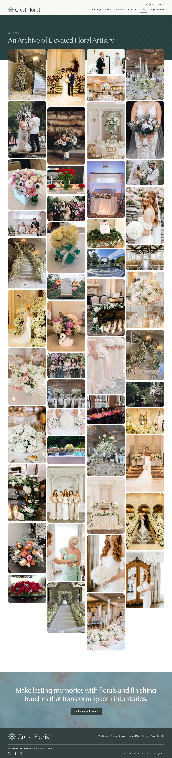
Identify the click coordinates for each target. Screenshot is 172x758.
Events (108, 9)
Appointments (157, 9)
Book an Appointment (86, 711)
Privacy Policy (159, 753)
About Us (132, 9)
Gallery (143, 9)
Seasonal (119, 9)
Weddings (96, 9)
